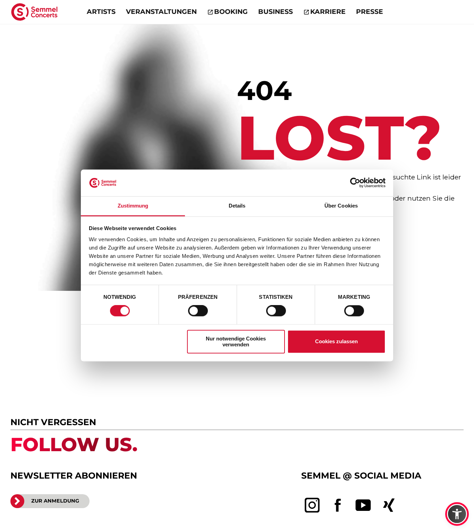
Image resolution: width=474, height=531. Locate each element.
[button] (457, 514)
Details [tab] (237, 206)
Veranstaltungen (161, 12)
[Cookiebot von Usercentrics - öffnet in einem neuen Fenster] (355, 183)
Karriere (328, 12)
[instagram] (312, 505)
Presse (369, 12)
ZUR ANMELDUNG (55, 501)
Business (275, 12)
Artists (101, 12)
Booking (231, 12)
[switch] (198, 311)
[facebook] (338, 505)
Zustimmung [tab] (133, 206)
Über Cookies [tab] (341, 206)
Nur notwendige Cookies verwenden (236, 341)
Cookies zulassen (336, 342)
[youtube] (363, 505)
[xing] (389, 505)
